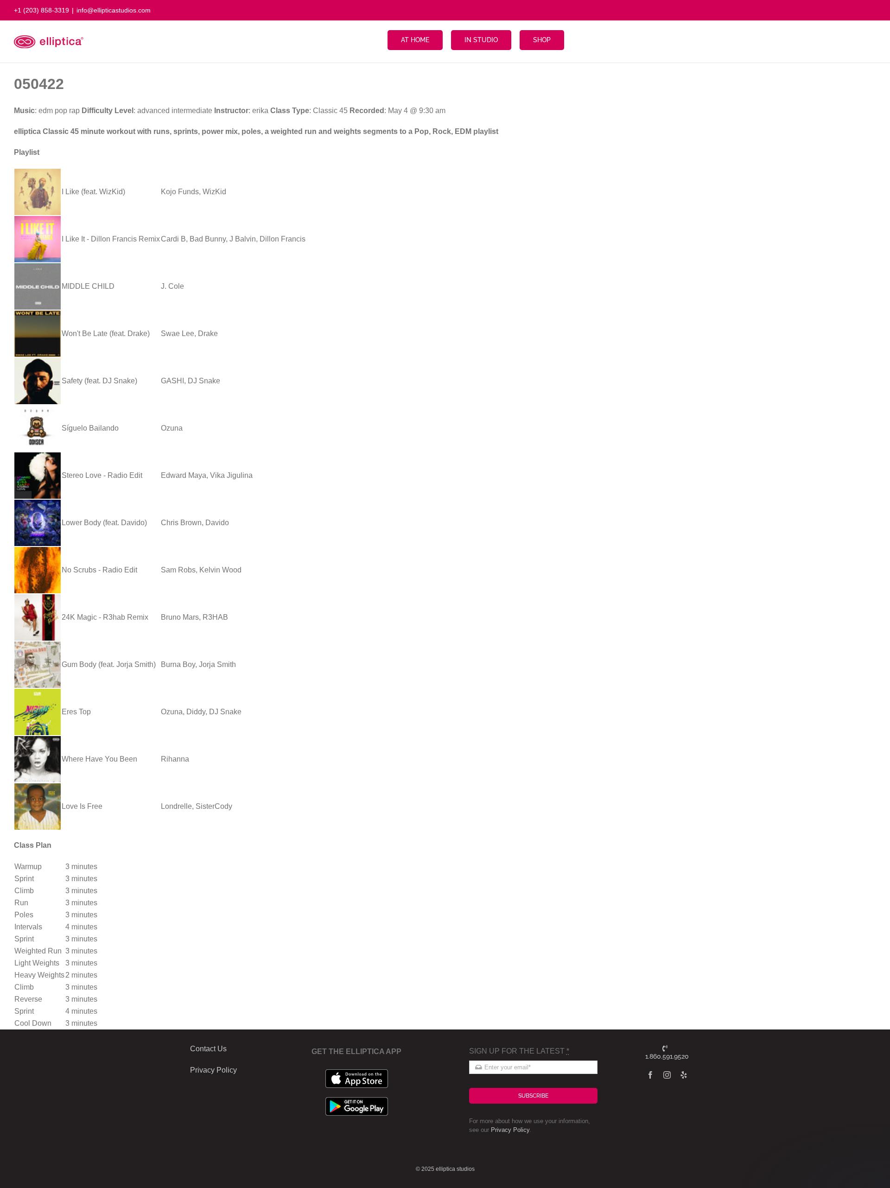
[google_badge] (356, 1101)
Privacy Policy (510, 1129)
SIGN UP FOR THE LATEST (519, 1051)
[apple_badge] (356, 1073)
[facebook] (650, 1075)
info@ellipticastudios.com (113, 10)
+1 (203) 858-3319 (41, 10)
